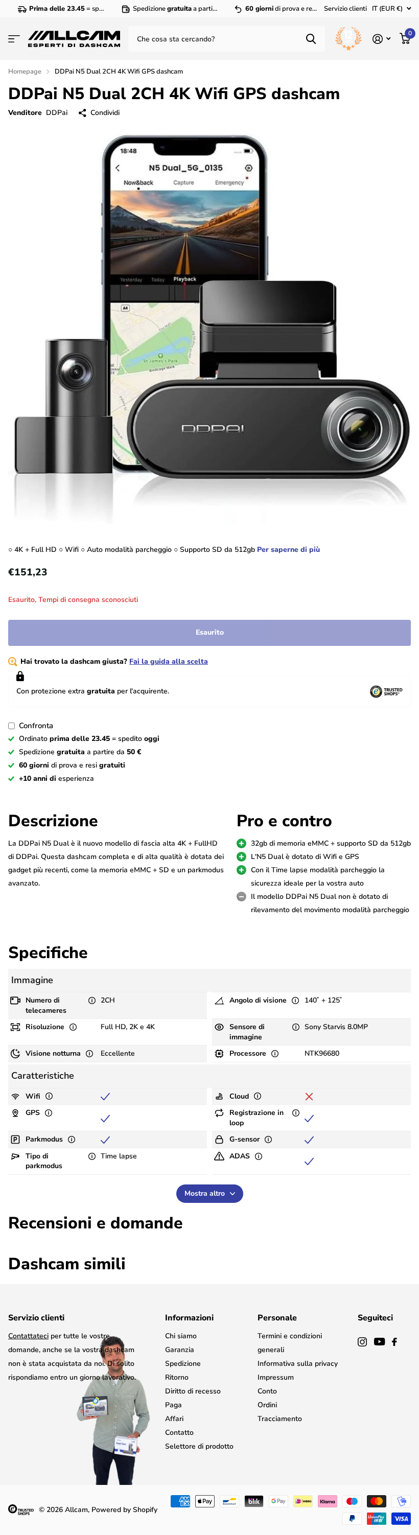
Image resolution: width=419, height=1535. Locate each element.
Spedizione (183, 1363)
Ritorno (177, 1377)
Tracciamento (280, 1419)
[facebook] (394, 1342)
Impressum (276, 1377)
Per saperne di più (288, 549)
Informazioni (189, 1317)
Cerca (311, 39)
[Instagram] (362, 1341)
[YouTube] (379, 1341)
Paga (173, 1405)
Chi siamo (181, 1336)
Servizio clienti (345, 8)
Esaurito (210, 632)
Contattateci (28, 1336)
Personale (277, 1317)
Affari (174, 1419)
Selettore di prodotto (199, 1446)
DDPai (56, 113)
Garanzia (179, 1350)
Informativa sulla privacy (298, 1363)
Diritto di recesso (193, 1391)
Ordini (267, 1405)
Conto (267, 1391)
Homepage (24, 71)
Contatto (179, 1432)
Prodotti (14, 38)
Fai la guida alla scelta (168, 661)
